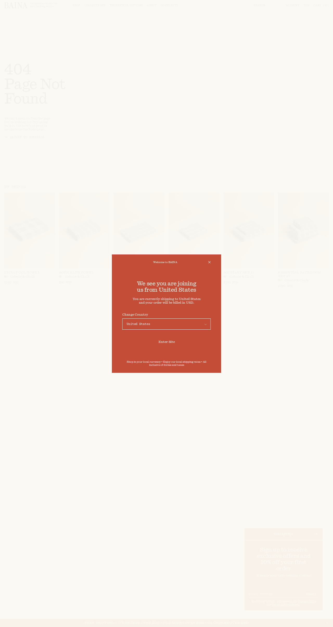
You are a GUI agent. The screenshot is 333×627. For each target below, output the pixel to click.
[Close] (209, 262)
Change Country (135, 314)
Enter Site (166, 341)
